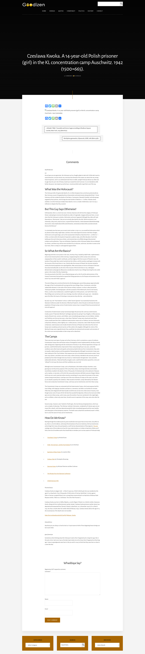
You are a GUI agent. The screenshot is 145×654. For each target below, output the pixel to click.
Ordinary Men (51, 459)
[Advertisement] (72, 28)
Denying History (51, 466)
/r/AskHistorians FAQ (53, 480)
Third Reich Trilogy (52, 437)
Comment (48, 571)
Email (46, 609)
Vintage (78, 75)
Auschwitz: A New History (54, 452)
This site (95, 426)
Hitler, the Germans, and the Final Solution (58, 444)
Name (46, 599)
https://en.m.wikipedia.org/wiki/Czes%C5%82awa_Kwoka (60, 515)
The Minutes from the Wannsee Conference (58, 473)
